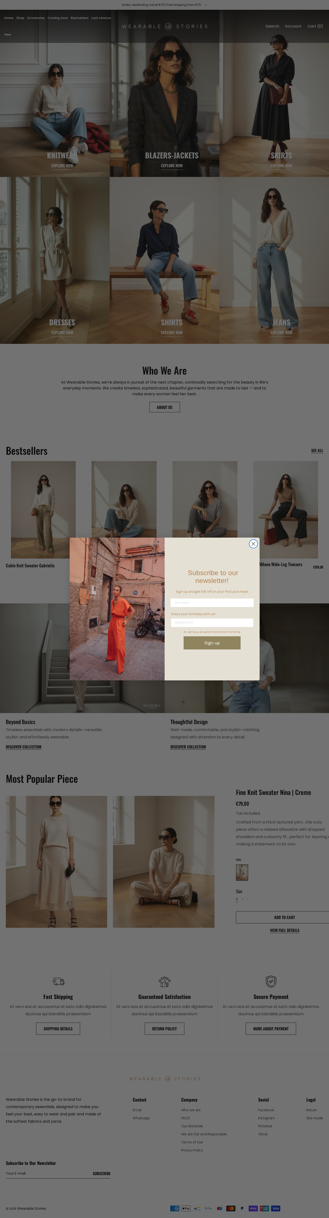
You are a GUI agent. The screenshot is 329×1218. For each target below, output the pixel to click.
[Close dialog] (253, 544)
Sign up (212, 643)
